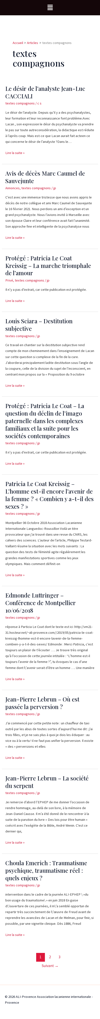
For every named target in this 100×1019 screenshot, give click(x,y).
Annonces (12, 188)
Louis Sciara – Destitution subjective (39, 324)
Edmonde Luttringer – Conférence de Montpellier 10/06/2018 (40, 602)
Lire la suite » (15, 152)
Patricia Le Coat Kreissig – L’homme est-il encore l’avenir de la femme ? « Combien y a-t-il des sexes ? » (49, 495)
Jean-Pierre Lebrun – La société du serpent (47, 781)
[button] (50, 7)
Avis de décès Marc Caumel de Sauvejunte (45, 177)
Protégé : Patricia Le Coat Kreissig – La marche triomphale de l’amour (48, 265)
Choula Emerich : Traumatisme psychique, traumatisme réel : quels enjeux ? (46, 870)
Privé (9, 280)
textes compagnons (20, 103)
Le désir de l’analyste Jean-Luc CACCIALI (45, 92)
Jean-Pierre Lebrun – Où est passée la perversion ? (42, 703)
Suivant (50, 965)
